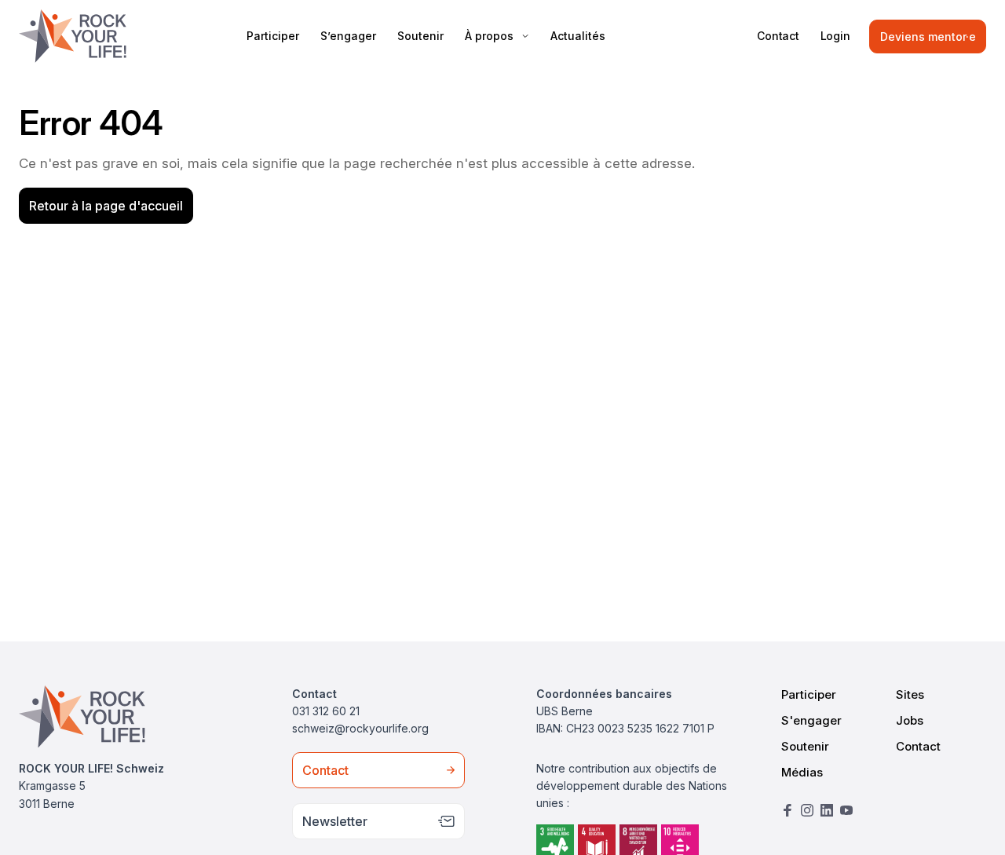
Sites (910, 694)
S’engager (348, 35)
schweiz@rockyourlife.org (360, 728)
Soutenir (420, 35)
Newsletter (334, 821)
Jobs (909, 720)
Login (835, 35)
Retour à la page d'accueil (106, 206)
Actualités (577, 35)
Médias (802, 772)
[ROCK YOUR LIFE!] (72, 36)
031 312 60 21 (326, 711)
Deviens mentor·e (928, 36)
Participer (273, 35)
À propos (489, 35)
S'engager (811, 720)
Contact (778, 35)
